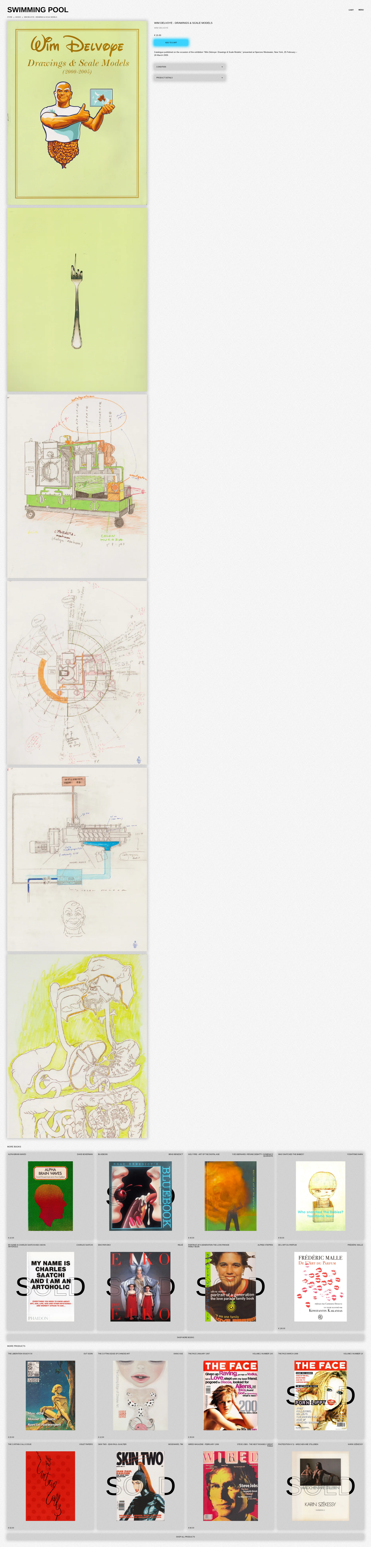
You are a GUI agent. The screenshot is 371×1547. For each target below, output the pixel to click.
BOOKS (18, 17)
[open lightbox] (77, 114)
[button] (351, 10)
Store (9, 17)
